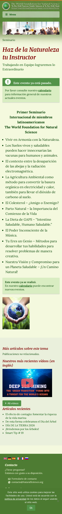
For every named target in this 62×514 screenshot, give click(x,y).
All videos (12, 403)
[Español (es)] (13, 458)
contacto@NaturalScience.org (27, 482)
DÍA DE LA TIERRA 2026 (20, 425)
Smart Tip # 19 (14, 432)
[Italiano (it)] (18, 458)
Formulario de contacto (24, 478)
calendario (44, 90)
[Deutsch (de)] (9, 458)
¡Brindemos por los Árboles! (22, 429)
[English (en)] (5, 458)
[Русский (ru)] (26, 458)
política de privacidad (15, 499)
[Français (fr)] (22, 458)
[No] (58, 501)
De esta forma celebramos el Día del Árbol (30, 421)
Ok (31, 507)
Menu (12, 14)
